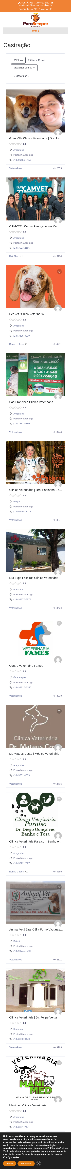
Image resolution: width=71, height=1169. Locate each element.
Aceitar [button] (9, 1163)
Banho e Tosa (16, 344)
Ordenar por (20, 75)
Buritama (18, 589)
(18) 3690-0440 (21, 1039)
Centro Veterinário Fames (26, 665)
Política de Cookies (57, 1148)
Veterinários (15, 168)
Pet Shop (14, 256)
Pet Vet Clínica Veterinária (26, 314)
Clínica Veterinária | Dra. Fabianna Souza (36, 490)
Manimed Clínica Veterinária (27, 1105)
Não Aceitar (26, 1163)
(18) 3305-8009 (21, 335)
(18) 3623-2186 (21, 247)
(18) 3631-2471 (21, 1127)
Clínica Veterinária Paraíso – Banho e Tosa (37, 841)
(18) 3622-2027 (21, 863)
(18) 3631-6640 (21, 423)
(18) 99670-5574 (22, 599)
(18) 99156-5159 (22, 160)
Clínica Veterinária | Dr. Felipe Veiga (33, 1017)
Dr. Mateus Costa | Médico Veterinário (34, 753)
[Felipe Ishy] (58, 748)
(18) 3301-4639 (21, 775)
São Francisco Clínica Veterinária (31, 402)
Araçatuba (18, 150)
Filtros (19, 60)
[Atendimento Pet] (58, 132)
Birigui (16, 501)
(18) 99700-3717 (22, 511)
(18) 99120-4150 (22, 687)
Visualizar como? (23, 67)
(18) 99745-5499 (22, 951)
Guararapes (19, 677)
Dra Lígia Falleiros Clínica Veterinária (33, 578)
